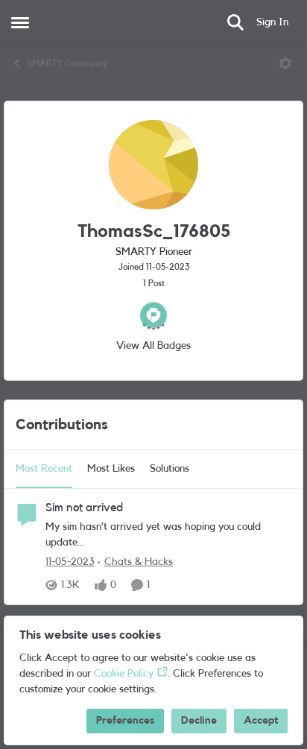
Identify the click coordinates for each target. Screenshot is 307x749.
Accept (261, 720)
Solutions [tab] (169, 469)
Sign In (272, 22)
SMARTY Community (67, 63)
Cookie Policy (124, 674)
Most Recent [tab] (44, 469)
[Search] (235, 22)
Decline (199, 720)
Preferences (125, 720)
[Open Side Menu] (20, 22)
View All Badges (153, 346)
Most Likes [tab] (111, 469)
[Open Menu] (285, 63)
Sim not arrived (84, 507)
